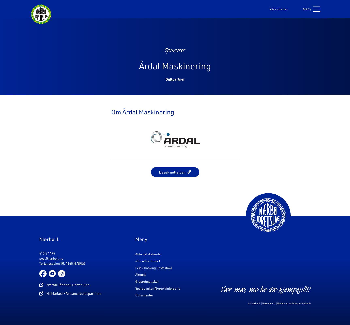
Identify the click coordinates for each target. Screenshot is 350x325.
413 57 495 (47, 253)
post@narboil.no (51, 258)
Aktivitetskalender (148, 254)
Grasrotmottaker (147, 281)
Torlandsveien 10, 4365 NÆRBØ (62, 263)
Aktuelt (140, 275)
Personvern (268, 303)
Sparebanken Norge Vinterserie (157, 288)
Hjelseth (306, 303)
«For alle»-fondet (147, 261)
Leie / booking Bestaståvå (153, 268)
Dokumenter (144, 295)
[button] (310, 9)
